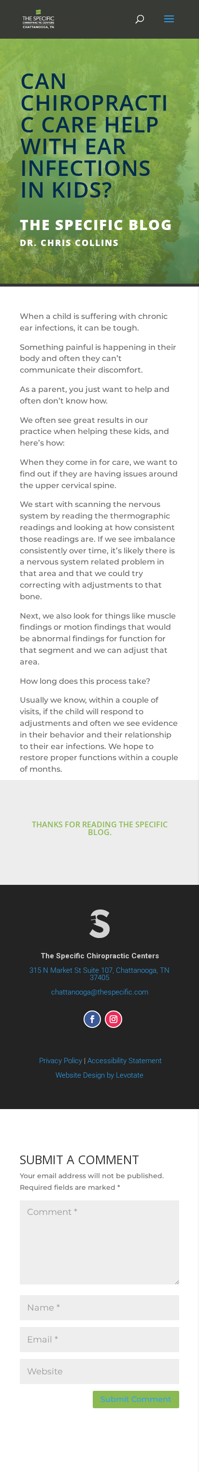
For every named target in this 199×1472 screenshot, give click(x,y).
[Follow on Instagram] (113, 1019)
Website (99, 1075)
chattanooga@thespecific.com (99, 992)
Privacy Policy (60, 1060)
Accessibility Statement (124, 1060)
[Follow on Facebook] (92, 1019)
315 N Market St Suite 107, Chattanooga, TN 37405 (99, 974)
